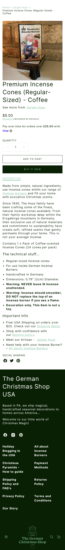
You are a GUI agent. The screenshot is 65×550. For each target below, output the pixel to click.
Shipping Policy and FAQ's (11, 484)
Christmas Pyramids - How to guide (13, 467)
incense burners (15, 193)
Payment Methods (41, 465)
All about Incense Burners (28, 348)
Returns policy (23, 335)
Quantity (10, 140)
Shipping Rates (48, 326)
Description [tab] (12, 178)
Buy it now (32, 169)
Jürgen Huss (20, 7)
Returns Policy (40, 482)
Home (6, 7)
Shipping (8, 119)
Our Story (10, 508)
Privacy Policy (13, 496)
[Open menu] (6, 536)
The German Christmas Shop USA (26, 386)
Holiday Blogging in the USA (11, 451)
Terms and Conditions (42, 498)
